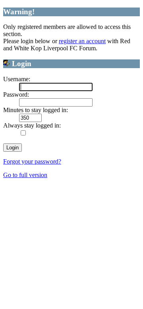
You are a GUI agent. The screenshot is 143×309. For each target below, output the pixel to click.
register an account (82, 41)
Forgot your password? (32, 161)
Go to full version (25, 175)
